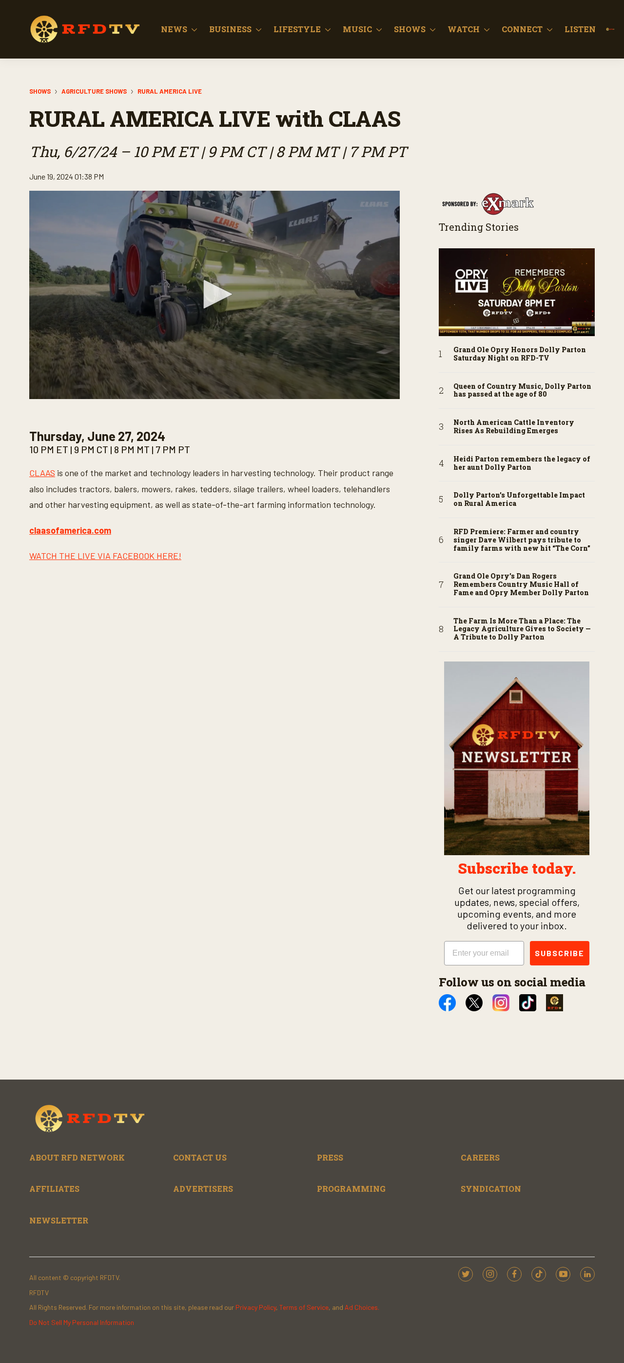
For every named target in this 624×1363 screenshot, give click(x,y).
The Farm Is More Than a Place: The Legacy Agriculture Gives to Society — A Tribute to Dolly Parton (522, 629)
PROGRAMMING (351, 1188)
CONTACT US (200, 1157)
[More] (194, 29)
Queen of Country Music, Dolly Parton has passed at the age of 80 (522, 390)
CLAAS (42, 472)
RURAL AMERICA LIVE (169, 91)
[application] (214, 295)
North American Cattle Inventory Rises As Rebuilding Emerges (513, 427)
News (174, 29)
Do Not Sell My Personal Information (81, 1322)
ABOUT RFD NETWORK (77, 1157)
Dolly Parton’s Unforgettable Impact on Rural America (519, 499)
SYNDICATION (491, 1188)
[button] (214, 294)
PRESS (330, 1157)
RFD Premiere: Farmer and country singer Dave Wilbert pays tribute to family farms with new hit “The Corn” (521, 540)
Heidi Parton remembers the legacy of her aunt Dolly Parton (521, 463)
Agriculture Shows (94, 91)
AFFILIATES (54, 1188)
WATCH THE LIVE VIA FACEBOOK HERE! (105, 555)
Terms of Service (304, 1307)
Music (357, 29)
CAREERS (480, 1157)
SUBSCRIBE (560, 953)
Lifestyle (297, 29)
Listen (580, 29)
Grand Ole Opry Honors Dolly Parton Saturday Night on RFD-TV (519, 354)
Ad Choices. (362, 1307)
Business (230, 29)
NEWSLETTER (58, 1220)
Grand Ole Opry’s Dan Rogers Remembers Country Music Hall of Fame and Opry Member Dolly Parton (521, 584)
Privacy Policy (255, 1307)
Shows (410, 29)
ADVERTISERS (203, 1188)
